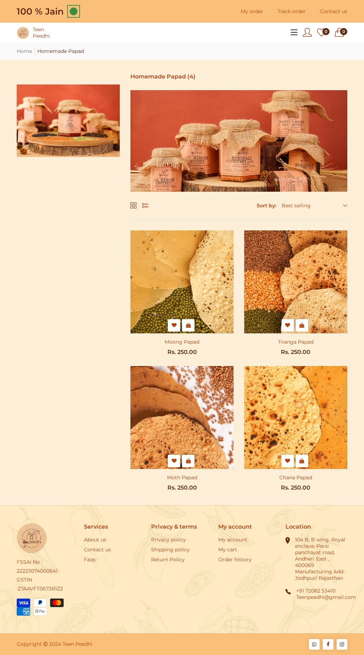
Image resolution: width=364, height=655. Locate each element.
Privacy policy (168, 539)
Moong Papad (182, 342)
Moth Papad (182, 477)
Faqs (90, 559)
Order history (235, 559)
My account (232, 539)
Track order (292, 11)
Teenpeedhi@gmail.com (326, 597)
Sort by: (266, 205)
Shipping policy (170, 549)
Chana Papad (295, 477)
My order (252, 11)
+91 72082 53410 (316, 591)
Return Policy (168, 559)
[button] (341, 32)
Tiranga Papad (296, 342)
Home (24, 51)
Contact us (333, 11)
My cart (227, 549)
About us (95, 539)
